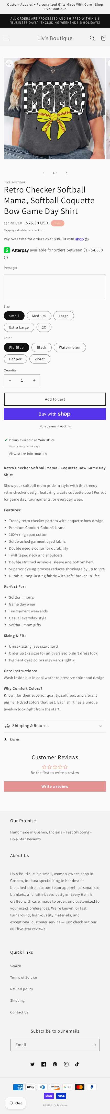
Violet (40, 359)
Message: (10, 267)
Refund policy (21, 989)
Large (64, 315)
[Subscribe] (94, 1045)
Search (15, 966)
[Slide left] (43, 172)
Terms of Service (23, 977)
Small (14, 315)
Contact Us (19, 1012)
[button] (6, 38)
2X (44, 327)
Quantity (10, 370)
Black (41, 347)
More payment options (55, 426)
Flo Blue (16, 347)
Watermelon (70, 347)
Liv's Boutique (59, 1105)
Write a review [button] (54, 786)
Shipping (9, 230)
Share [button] (14, 739)
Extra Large (19, 327)
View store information (28, 453)
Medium (39, 315)
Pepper (15, 359)
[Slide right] (66, 172)
